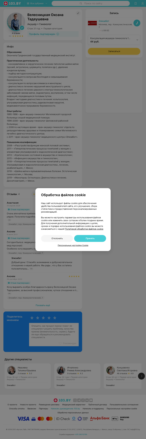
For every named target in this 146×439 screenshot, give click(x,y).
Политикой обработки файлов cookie (84, 229)
